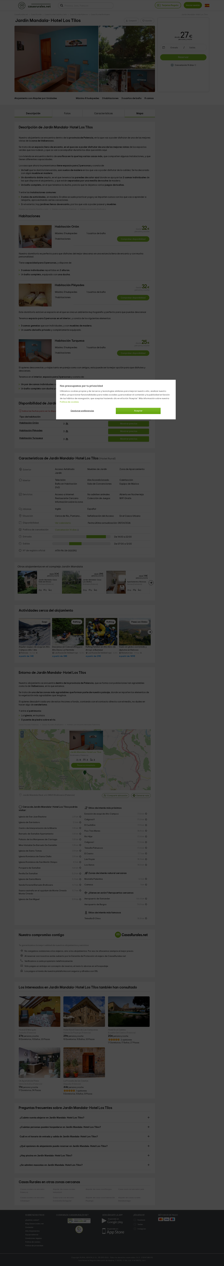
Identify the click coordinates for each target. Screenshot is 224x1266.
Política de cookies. (69, 402)
